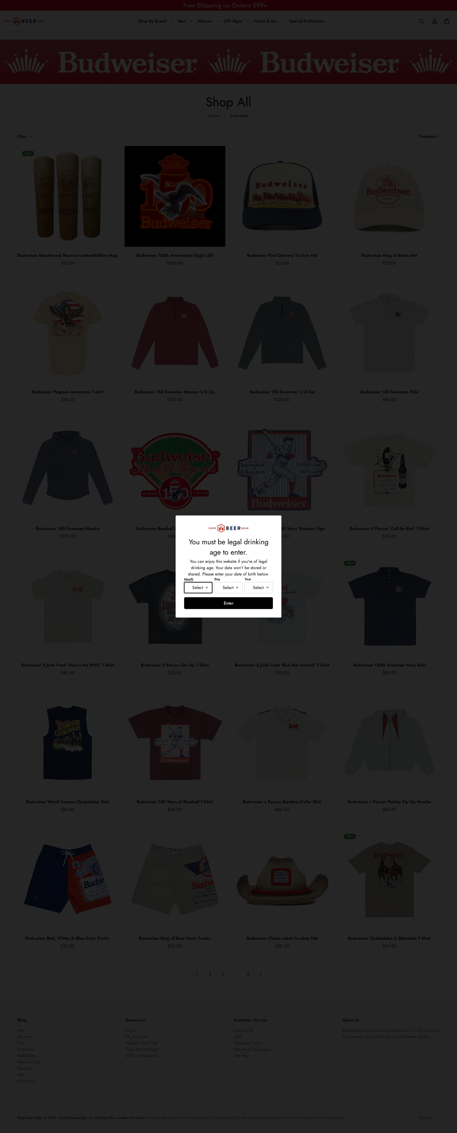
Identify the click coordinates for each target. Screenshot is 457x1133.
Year (248, 579)
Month (188, 579)
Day (217, 579)
